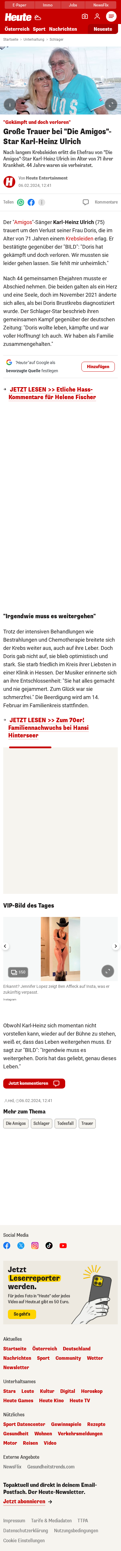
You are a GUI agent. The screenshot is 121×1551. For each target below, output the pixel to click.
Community (68, 1358)
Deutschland (76, 1349)
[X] (20, 1245)
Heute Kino (51, 1401)
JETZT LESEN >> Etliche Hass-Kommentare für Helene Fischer (52, 393)
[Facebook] (31, 202)
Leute (27, 1391)
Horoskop (91, 1391)
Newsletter (16, 1368)
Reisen (30, 1443)
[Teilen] (41, 202)
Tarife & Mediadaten (51, 1521)
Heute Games (18, 1401)
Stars (9, 1391)
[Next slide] (116, 946)
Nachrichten (17, 1358)
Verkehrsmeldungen (80, 1434)
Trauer (87, 1123)
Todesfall (65, 1123)
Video (50, 1443)
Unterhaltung (33, 39)
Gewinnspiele (66, 1424)
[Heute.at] (18, 17)
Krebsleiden (79, 238)
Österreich (17, 29)
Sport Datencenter (24, 1424)
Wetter (95, 1358)
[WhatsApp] (20, 202)
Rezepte (96, 1424)
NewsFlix (100, 5)
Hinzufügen (98, 367)
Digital (67, 1391)
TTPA (83, 1521)
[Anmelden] (97, 16)
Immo (48, 5)
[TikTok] (49, 1245)
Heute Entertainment (47, 178)
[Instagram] (34, 1245)
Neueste (103, 29)
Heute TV (80, 1401)
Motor (10, 1443)
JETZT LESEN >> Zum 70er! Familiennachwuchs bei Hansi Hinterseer (48, 728)
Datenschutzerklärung (25, 1531)
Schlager (56, 39)
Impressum (14, 1521)
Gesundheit (15, 1434)
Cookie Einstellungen (24, 1541)
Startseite (10, 39)
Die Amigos (16, 1123)
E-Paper (19, 5)
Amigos (23, 222)
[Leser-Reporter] (84, 16)
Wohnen (43, 1434)
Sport (39, 29)
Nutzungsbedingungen (76, 1531)
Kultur (47, 1391)
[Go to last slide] (5, 946)
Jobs (73, 5)
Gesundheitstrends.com (51, 1467)
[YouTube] (63, 1245)
